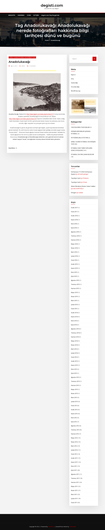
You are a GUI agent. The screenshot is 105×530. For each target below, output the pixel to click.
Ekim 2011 (74, 466)
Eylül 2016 (74, 228)
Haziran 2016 (75, 240)
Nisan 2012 (74, 442)
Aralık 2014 (74, 313)
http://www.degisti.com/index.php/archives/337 (23, 119)
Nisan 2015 (74, 296)
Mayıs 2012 (74, 438)
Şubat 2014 (74, 353)
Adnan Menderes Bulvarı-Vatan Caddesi (83, 186)
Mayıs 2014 (74, 341)
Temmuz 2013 (75, 381)
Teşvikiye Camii (75, 178)
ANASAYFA (11, 15)
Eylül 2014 (74, 325)
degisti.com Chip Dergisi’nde (50, 15)
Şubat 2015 (74, 304)
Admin (23, 66)
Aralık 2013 (74, 361)
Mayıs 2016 (74, 244)
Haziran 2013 (75, 385)
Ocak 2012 (74, 454)
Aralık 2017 (74, 208)
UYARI (29, 15)
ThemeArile (72, 526)
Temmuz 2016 (75, 236)
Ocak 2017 (74, 212)
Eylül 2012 (74, 422)
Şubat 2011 (74, 498)
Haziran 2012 (75, 434)
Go (94, 59)
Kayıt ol (73, 75)
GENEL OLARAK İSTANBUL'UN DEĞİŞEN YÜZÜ (22, 57)
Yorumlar (75, 87)
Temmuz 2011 (75, 478)
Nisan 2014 (74, 345)
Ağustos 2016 (75, 232)
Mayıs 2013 (74, 389)
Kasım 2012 (74, 414)
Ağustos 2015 (75, 280)
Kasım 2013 (74, 365)
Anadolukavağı (55, 40)
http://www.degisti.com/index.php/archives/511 (40, 114)
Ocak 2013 (74, 405)
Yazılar (74, 83)
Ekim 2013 (74, 369)
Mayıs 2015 (74, 292)
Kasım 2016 (74, 220)
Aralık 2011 (74, 458)
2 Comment (32, 66)
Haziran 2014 (75, 337)
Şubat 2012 (74, 450)
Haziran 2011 (75, 482)
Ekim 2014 (74, 321)
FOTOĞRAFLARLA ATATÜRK (79, 138)
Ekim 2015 (74, 272)
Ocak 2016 (74, 260)
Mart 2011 (74, 494)
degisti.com (52, 5)
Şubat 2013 (74, 401)
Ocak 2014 (74, 357)
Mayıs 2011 (74, 486)
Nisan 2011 (74, 490)
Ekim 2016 (74, 224)
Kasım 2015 (74, 268)
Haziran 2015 (75, 288)
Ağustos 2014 (75, 329)
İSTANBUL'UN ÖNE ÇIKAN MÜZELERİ (82, 154)
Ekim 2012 (74, 418)
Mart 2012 (74, 446)
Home (47, 40)
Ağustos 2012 (75, 426)
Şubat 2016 (74, 256)
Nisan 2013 (74, 393)
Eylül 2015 (74, 276)
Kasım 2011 (74, 462)
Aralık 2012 (74, 410)
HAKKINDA (21, 15)
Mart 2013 (74, 397)
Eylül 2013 (74, 373)
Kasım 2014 (74, 317)
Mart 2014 (74, 349)
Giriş (72, 79)
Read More (12, 148)
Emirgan (73, 193)
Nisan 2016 (74, 248)
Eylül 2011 (74, 470)
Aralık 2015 (74, 264)
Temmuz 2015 (75, 284)
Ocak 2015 (74, 309)
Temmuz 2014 (75, 333)
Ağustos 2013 (75, 377)
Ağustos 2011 (75, 474)
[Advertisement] (37, 71)
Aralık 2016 (74, 216)
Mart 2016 (74, 252)
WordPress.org (75, 91)
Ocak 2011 (74, 502)
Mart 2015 (74, 300)
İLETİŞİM (36, 15)
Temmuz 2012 (75, 430)
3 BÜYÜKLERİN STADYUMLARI (80, 127)
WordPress (51, 526)
